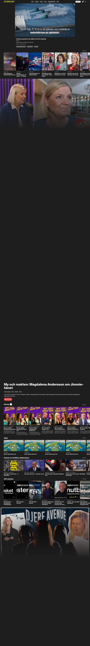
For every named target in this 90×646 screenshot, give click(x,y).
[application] (45, 20)
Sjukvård (36, 46)
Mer (57, 1)
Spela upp (9, 399)
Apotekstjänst (30, 46)
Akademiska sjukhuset (21, 46)
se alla (84, 50)
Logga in (78, 1)
